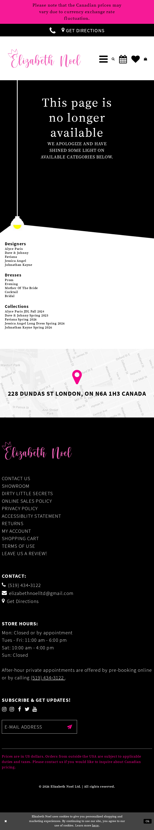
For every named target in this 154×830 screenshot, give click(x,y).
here (95, 825)
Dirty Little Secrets (27, 493)
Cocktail (11, 292)
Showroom (15, 486)
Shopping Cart (20, 538)
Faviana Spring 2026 (21, 319)
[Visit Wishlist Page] (135, 59)
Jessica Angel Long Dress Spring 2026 (35, 323)
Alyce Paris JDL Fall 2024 (24, 311)
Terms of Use (18, 546)
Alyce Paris (14, 249)
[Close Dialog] (5, 821)
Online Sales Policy (27, 501)
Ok (148, 821)
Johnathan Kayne (18, 265)
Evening (11, 284)
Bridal (10, 296)
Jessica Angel (15, 261)
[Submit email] (70, 727)
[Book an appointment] (123, 59)
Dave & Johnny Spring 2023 (26, 315)
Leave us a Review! (24, 553)
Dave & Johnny (16, 253)
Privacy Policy (20, 508)
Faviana (11, 257)
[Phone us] (53, 30)
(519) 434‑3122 (48, 677)
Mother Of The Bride (21, 288)
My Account (16, 531)
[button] (103, 59)
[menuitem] (53, 30)
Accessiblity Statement (31, 516)
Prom (9, 280)
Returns (12, 523)
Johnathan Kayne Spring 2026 (28, 327)
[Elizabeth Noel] (44, 58)
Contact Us (16, 478)
